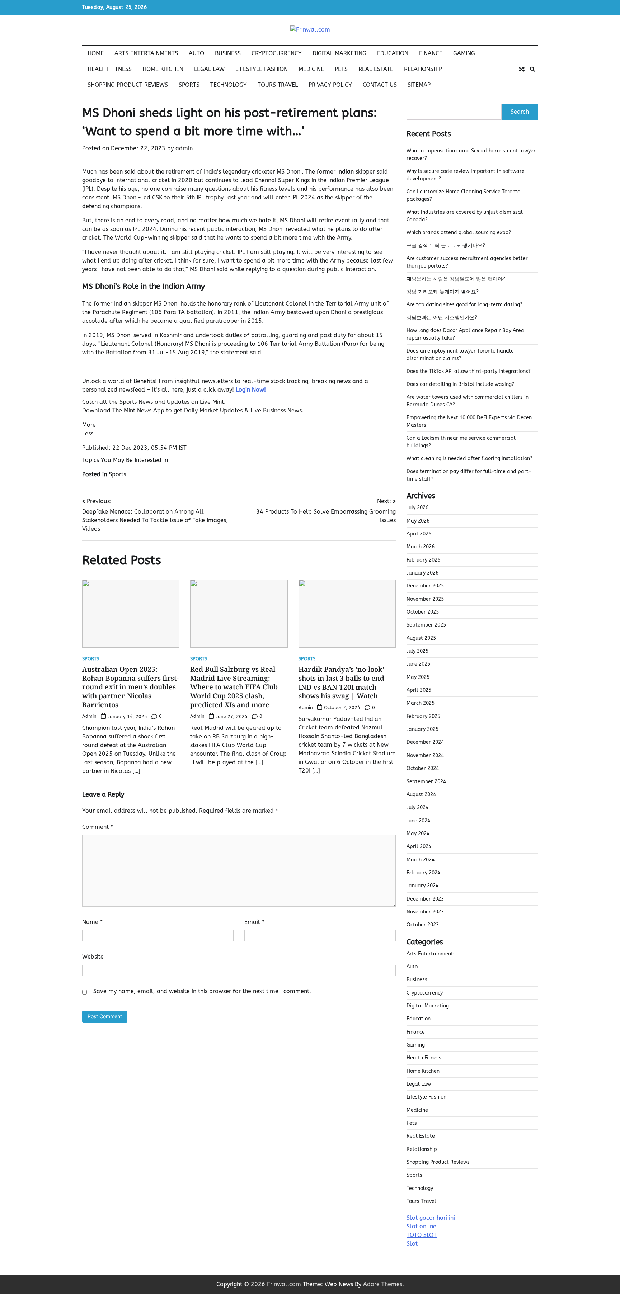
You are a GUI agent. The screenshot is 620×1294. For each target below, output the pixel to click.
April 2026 (419, 534)
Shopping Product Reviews (128, 84)
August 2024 (421, 795)
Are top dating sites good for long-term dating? (464, 305)
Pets (341, 69)
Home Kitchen (162, 69)
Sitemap (419, 84)
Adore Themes (382, 1284)
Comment (97, 826)
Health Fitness (110, 69)
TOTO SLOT (422, 1235)
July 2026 (417, 508)
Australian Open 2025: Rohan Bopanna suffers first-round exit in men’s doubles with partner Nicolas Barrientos (130, 687)
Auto (196, 53)
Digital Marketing (339, 53)
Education (392, 53)
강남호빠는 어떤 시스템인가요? (442, 318)
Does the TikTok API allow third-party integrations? (469, 371)
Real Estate (375, 69)
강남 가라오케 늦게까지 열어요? (443, 292)
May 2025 (418, 677)
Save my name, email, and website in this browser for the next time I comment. (202, 991)
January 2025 (422, 729)
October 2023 (423, 925)
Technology (228, 84)
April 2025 (419, 690)
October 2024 (423, 768)
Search (520, 111)
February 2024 (423, 873)
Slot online (421, 1226)
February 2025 (423, 716)
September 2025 (426, 625)
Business (228, 53)
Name (92, 921)
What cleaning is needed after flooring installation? (469, 458)
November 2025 (425, 599)
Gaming (464, 53)
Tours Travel (278, 84)
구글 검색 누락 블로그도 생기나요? (446, 245)
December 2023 (425, 899)
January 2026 (422, 573)
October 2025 (423, 612)
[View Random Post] (521, 69)
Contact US (380, 84)
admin (184, 148)
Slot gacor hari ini (431, 1217)
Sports (189, 84)
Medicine (311, 69)
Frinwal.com (284, 1284)
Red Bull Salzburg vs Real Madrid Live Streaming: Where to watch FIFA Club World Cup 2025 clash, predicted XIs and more (234, 687)
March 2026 (421, 547)
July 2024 (417, 807)
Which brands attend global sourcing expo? (459, 233)
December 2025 (425, 586)
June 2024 (418, 821)
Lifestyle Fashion (261, 69)
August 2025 (421, 638)
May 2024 (418, 834)
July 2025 (417, 651)
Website (93, 956)
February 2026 (423, 560)
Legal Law (209, 69)
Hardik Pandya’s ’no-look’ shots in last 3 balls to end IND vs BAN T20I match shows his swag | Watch (341, 682)
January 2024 (422, 886)
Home (96, 53)
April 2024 (419, 847)
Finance (430, 53)
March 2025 (421, 703)
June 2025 (418, 664)
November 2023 (425, 912)
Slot (412, 1243)
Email (254, 921)
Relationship (423, 69)
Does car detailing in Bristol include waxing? (460, 384)
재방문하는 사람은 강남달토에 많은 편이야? (456, 279)
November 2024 (425, 755)
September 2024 (426, 782)
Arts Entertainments (146, 53)
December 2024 (425, 742)
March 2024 (421, 860)
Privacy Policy (330, 84)
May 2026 (418, 521)
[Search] (532, 69)
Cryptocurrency (277, 53)
